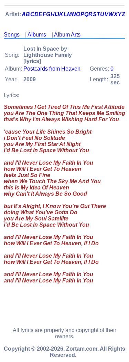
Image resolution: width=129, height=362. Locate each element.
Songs (12, 35)
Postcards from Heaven (51, 69)
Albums (37, 35)
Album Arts (67, 35)
